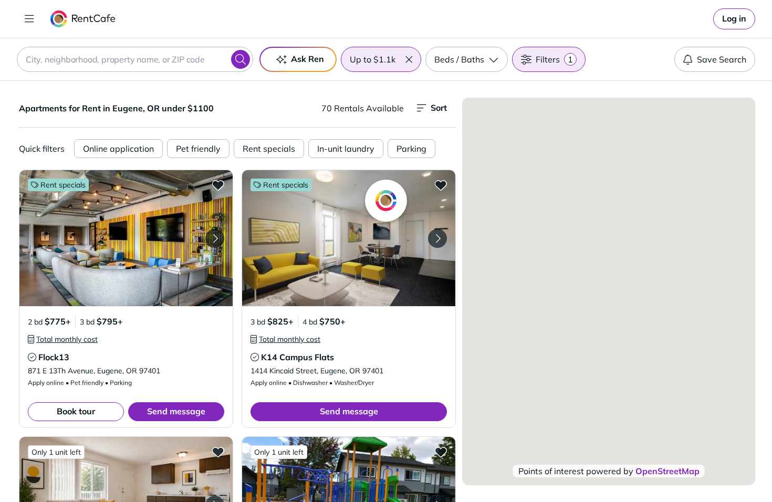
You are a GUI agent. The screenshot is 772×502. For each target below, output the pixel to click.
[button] (408, 59)
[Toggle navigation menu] (29, 19)
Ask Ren (307, 59)
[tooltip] (63, 339)
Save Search (721, 59)
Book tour (76, 411)
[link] (734, 18)
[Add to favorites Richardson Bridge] (440, 451)
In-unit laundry (345, 148)
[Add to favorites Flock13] (217, 184)
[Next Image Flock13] (214, 238)
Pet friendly (198, 148)
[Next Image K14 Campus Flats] (437, 238)
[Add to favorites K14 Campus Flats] (440, 184)
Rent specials (269, 148)
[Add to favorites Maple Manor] (217, 451)
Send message (176, 411)
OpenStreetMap (667, 471)
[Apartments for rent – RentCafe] (83, 19)
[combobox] (135, 59)
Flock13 (53, 357)
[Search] (240, 59)
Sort (439, 107)
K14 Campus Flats (297, 357)
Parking (411, 148)
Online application (118, 148)
